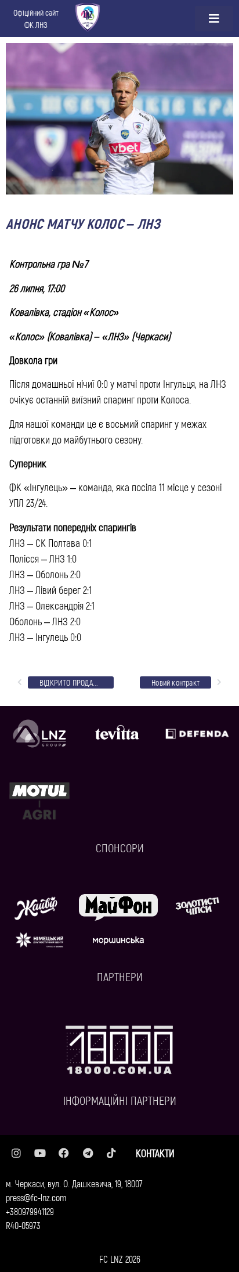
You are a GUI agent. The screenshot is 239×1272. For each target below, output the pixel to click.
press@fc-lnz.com (36, 1197)
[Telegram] (87, 1153)
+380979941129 (30, 1211)
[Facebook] (63, 1153)
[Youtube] (40, 1153)
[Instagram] (16, 1153)
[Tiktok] (111, 1153)
